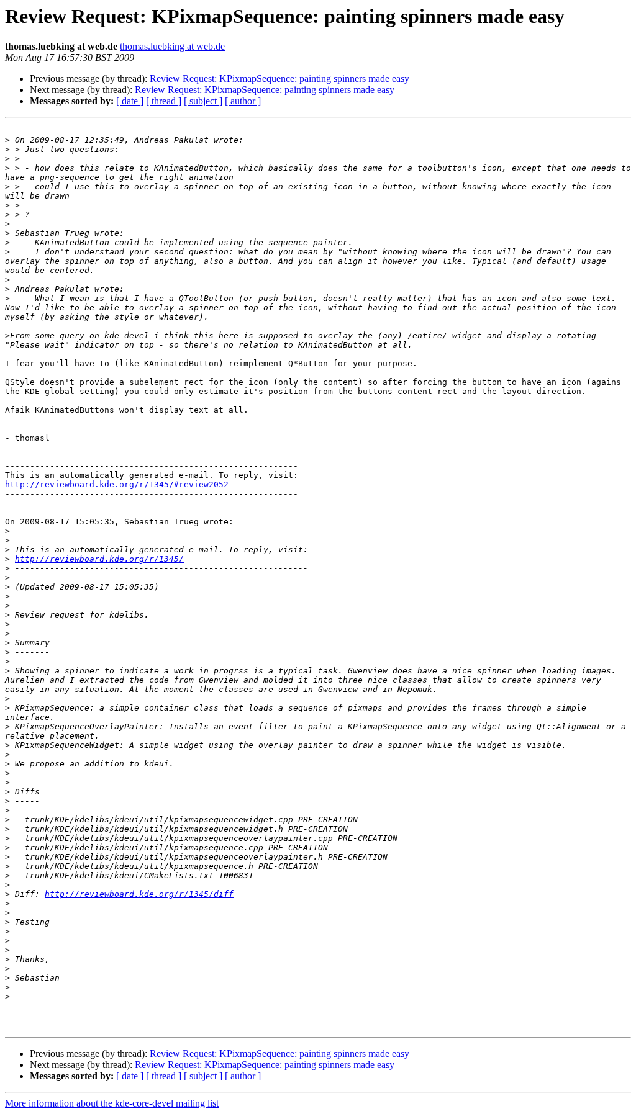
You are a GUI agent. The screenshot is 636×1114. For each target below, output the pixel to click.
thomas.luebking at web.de (172, 46)
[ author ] (243, 101)
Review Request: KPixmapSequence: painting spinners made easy (279, 78)
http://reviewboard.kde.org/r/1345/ (99, 559)
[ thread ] (163, 101)
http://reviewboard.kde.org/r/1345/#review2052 (117, 484)
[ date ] (129, 101)
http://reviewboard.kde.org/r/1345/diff (139, 894)
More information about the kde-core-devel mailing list (112, 1103)
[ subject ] (203, 101)
